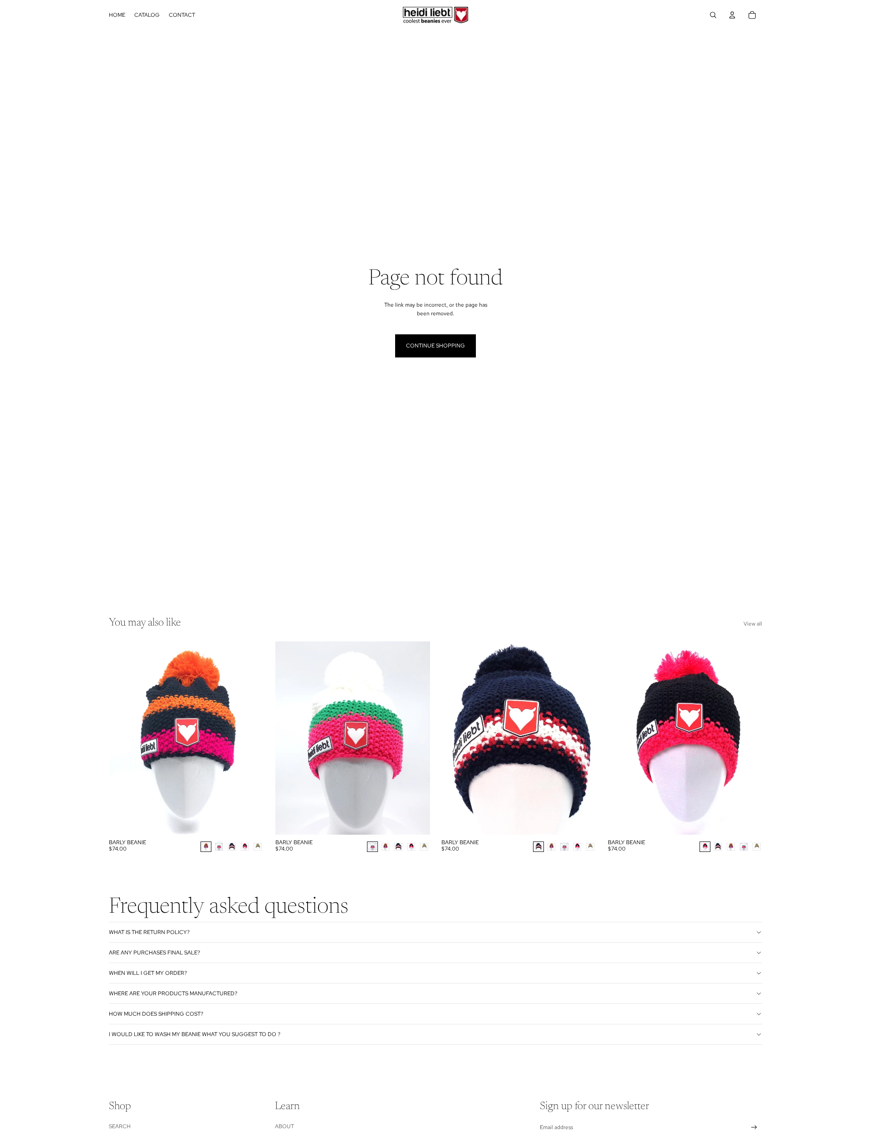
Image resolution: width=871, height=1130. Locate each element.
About (284, 1126)
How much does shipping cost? (156, 1013)
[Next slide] (250, 738)
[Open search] (713, 15)
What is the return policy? (149, 932)
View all (753, 623)
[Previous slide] (122, 738)
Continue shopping (435, 345)
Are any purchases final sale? (154, 952)
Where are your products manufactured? (173, 993)
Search (120, 1126)
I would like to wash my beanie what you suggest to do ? (194, 1034)
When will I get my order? (148, 973)
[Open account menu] (732, 15)
